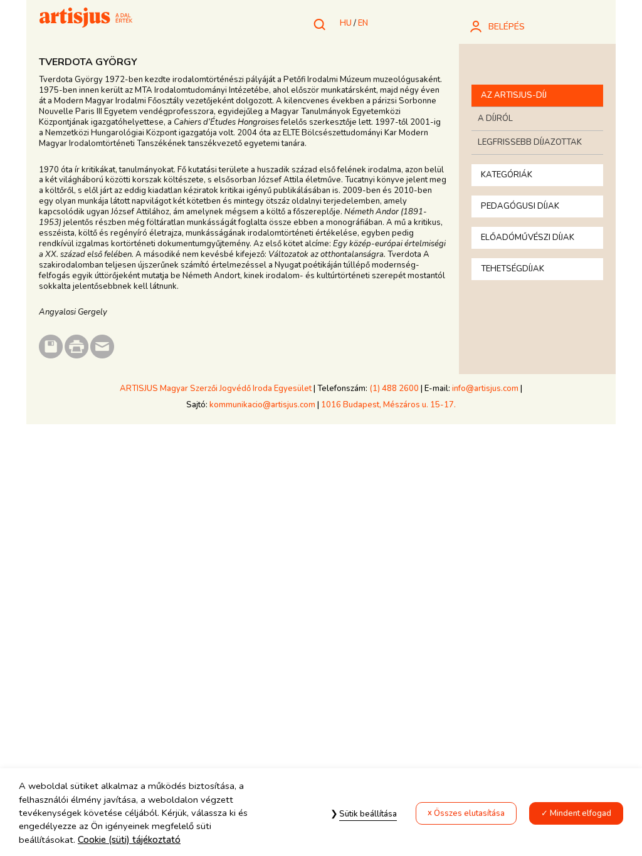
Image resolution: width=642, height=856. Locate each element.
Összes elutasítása (469, 813)
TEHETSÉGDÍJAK (512, 268)
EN (363, 23)
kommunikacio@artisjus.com (262, 404)
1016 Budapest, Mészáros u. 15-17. (388, 404)
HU (346, 23)
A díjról (495, 118)
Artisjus (85, 19)
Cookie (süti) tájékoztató (129, 839)
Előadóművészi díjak (527, 237)
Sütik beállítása (368, 814)
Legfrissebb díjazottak (530, 142)
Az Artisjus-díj (514, 95)
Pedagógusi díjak (520, 206)
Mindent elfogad (580, 813)
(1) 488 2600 (394, 388)
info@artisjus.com (485, 388)
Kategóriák (506, 174)
